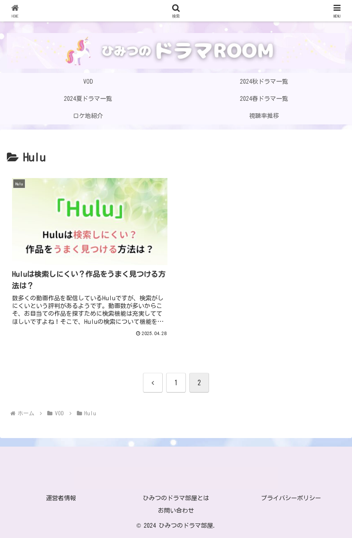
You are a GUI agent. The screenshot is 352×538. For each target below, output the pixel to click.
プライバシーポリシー (291, 498)
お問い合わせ (176, 511)
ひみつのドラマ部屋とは (176, 498)
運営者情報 (61, 498)
